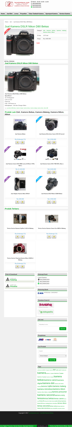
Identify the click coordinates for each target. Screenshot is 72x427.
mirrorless (47, 408)
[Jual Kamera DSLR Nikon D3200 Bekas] (51, 184)
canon (43, 370)
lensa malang (45, 403)
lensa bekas (48, 398)
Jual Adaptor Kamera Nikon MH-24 (20, 193)
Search (51, 360)
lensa (40, 398)
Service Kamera (64, 13)
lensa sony (53, 406)
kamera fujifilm (47, 386)
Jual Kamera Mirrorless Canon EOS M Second (51, 134)
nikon (51, 408)
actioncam (39, 370)
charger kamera (49, 370)
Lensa (16, 13)
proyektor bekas (61, 408)
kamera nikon (47, 32)
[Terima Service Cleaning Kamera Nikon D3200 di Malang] (20, 248)
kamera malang (61, 30)
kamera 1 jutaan (50, 373)
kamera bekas (51, 30)
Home (3, 13)
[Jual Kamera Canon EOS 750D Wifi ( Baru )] (51, 154)
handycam (64, 370)
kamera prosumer (59, 392)
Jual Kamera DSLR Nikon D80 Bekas (27, 26)
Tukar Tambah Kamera (36, 13)
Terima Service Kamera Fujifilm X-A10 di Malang (20, 228)
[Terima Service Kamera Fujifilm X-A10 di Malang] (20, 218)
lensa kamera (62, 401)
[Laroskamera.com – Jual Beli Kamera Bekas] (17, 4)
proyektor (55, 408)
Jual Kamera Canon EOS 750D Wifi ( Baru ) (51, 163)
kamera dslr (49, 383)
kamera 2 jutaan (19, 108)
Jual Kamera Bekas (20, 134)
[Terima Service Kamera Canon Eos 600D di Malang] (51, 218)
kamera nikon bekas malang (44, 392)
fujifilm (57, 370)
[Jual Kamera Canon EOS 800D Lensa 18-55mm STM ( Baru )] (20, 154)
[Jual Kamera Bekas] (20, 124)
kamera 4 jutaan (50, 376)
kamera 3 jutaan (41, 377)
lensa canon (59, 398)
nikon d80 (46, 108)
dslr (11, 22)
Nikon (53, 32)
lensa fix (41, 401)
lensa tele (40, 408)
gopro (60, 370)
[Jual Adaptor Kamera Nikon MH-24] (20, 184)
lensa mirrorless (53, 403)
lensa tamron (60, 406)
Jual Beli (9, 13)
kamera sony (60, 395)
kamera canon (50, 380)
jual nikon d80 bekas (11, 108)
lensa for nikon (48, 401)
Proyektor (23, 13)
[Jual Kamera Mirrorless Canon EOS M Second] (51, 124)
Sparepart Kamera (51, 13)
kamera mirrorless (45, 389)
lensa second (43, 406)
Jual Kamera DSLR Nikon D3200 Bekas (51, 193)
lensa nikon (62, 403)
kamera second (45, 395)
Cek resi (62, 328)
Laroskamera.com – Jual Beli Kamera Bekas (41, 413)
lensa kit (39, 403)
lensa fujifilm (55, 401)
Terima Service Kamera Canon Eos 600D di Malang (52, 228)
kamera (41, 372)
